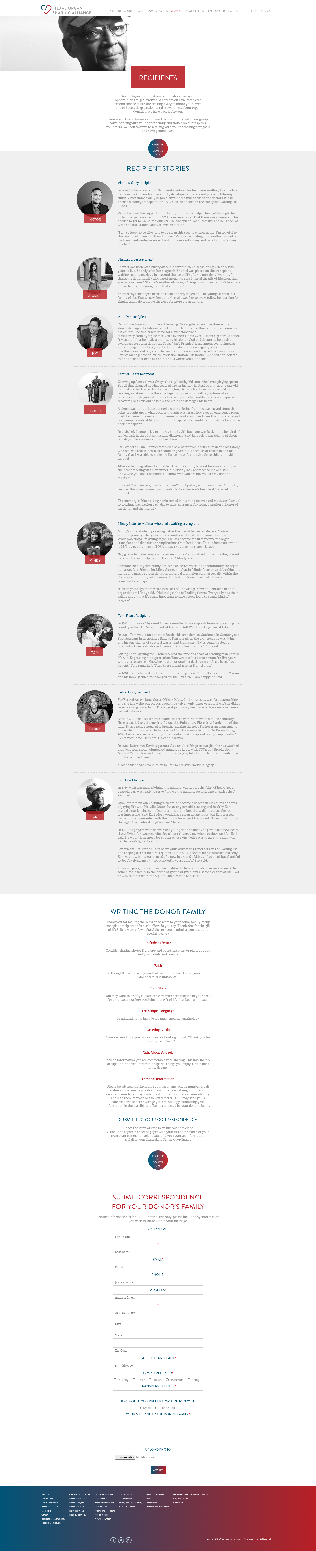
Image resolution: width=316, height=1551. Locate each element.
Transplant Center (158, 1386)
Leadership (46, 1510)
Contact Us (178, 1502)
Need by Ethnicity (77, 1514)
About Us (47, 1494)
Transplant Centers (49, 1506)
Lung (196, 1380)
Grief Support (101, 1506)
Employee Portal (180, 1498)
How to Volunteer (103, 1518)
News (148, 1498)
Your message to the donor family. (158, 1414)
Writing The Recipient (105, 1510)
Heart (158, 1380)
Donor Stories (101, 1498)
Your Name (158, 1229)
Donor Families (105, 1494)
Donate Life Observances (157, 1506)
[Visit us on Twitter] (122, 1540)
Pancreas (177, 1380)
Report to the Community (53, 1518)
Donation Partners (49, 1502)
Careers (44, 1514)
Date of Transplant (158, 1358)
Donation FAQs (76, 1506)
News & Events (155, 1494)
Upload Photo (158, 1449)
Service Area (47, 1498)
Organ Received (158, 1373)
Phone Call (167, 1408)
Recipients (125, 1494)
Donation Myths (76, 1502)
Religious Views (76, 1510)
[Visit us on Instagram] (129, 1540)
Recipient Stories (127, 1498)
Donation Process (77, 1498)
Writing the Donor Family (130, 1502)
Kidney (123, 1380)
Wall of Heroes (101, 1514)
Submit (158, 1470)
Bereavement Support (104, 1502)
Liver (141, 1380)
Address (158, 1290)
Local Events (151, 1502)
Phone (158, 1274)
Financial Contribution (51, 1522)
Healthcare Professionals (190, 1494)
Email (158, 1259)
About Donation (80, 1494)
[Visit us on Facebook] (114, 1540)
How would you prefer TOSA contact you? (158, 1401)
